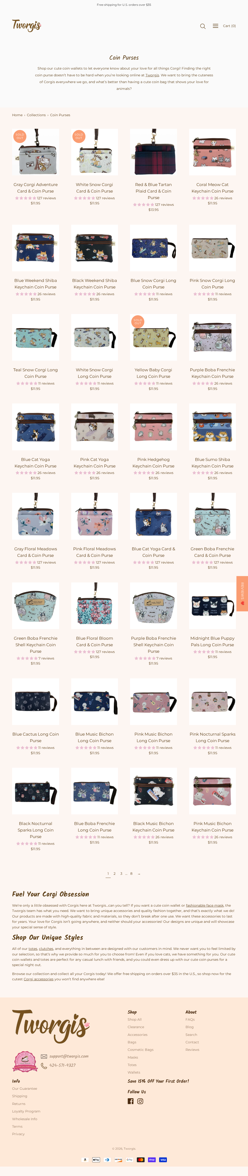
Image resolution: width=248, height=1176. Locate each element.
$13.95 (153, 210)
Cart (229, 26)
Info (16, 1082)
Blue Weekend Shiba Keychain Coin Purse (35, 283)
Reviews (192, 1049)
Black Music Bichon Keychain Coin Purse (153, 826)
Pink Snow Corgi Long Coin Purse (212, 283)
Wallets (134, 1072)
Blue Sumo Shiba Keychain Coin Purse (212, 462)
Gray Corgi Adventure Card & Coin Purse (36, 188)
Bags (132, 1042)
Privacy (18, 1134)
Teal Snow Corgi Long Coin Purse (35, 373)
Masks (133, 1057)
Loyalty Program (26, 1111)
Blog (190, 1027)
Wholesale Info (24, 1119)
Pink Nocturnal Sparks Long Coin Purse (212, 737)
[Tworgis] (26, 26)
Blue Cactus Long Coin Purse (35, 737)
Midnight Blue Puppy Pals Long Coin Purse (212, 641)
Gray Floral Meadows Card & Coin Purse (35, 552)
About (191, 1013)
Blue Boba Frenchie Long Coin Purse (94, 826)
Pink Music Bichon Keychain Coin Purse (212, 826)
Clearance (136, 1027)
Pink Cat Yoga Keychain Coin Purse (95, 462)
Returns (18, 1104)
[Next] (55, 152)
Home (17, 115)
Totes (132, 1065)
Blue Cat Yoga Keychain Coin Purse (35, 462)
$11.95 (35, 203)
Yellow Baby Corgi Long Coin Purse (153, 373)
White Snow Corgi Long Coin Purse (94, 373)
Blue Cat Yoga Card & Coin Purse (153, 552)
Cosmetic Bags (141, 1049)
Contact (192, 1042)
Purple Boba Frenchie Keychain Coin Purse (212, 373)
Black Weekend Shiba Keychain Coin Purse (94, 283)
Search (191, 1035)
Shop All (135, 1019)
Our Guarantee (24, 1088)
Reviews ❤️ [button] (242, 593)
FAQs (190, 1019)
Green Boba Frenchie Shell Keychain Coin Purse (35, 645)
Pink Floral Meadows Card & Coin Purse (94, 552)
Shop (132, 1013)
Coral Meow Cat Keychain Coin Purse (212, 188)
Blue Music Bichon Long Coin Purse (94, 737)
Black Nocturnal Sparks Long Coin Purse (36, 830)
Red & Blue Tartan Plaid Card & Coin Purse (153, 191)
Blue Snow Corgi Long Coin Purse (153, 283)
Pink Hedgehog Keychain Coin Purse (153, 462)
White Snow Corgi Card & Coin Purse (94, 188)
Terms (17, 1126)
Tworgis (129, 1148)
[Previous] (16, 152)
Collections (36, 115)
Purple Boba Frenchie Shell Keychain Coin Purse (153, 645)
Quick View (35, 170)
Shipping (19, 1096)
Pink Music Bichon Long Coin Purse (153, 737)
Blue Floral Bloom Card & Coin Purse (94, 641)
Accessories (137, 1035)
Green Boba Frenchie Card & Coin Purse (212, 552)
